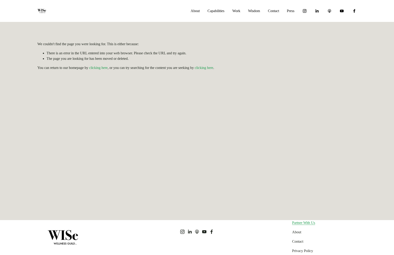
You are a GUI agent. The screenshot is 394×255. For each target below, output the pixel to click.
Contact (273, 11)
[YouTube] (342, 11)
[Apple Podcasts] (329, 11)
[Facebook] (354, 11)
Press (290, 11)
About (195, 11)
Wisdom (254, 11)
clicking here (98, 68)
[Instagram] (304, 11)
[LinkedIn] (317, 11)
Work (236, 11)
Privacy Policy (302, 251)
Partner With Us (303, 223)
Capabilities (215, 11)
